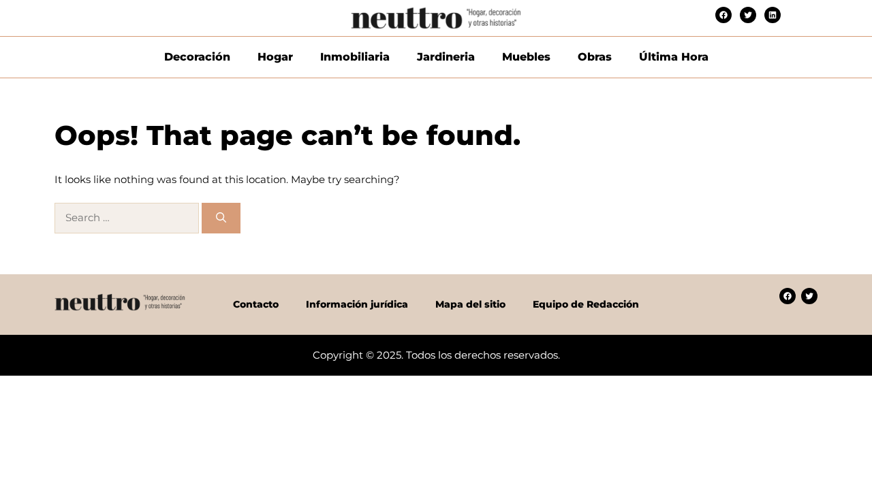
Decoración (197, 56)
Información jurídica (357, 304)
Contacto (256, 304)
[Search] (221, 218)
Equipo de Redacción (586, 304)
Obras (595, 56)
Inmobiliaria (355, 56)
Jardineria (446, 56)
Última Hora (673, 56)
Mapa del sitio (470, 304)
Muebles (526, 56)
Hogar (275, 56)
